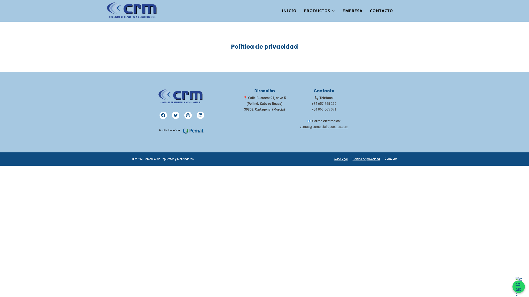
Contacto (381, 10)
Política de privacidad (366, 159)
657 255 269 (327, 104)
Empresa (352, 10)
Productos (317, 10)
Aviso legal (341, 159)
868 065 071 (327, 109)
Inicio (289, 10)
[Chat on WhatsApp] (518, 286)
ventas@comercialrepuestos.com (324, 127)
